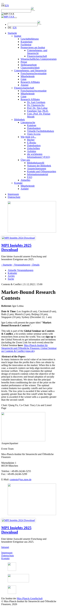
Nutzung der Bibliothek (39, 165)
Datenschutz (14, 197)
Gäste (23, 79)
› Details (35, 264)
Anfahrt (25, 188)
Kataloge (31, 125)
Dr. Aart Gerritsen (36, 102)
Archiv (11, 276)
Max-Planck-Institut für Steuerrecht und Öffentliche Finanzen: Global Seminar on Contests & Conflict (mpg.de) (29, 348)
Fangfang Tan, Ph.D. (37, 111)
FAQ (29, 177)
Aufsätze (31, 151)
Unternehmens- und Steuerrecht (37, 52)
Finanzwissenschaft (37, 56)
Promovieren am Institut (33, 47)
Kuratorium (26, 41)
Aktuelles (25, 180)
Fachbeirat (26, 44)
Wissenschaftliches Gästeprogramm (39, 59)
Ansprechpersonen (36, 168)
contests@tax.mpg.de (20, 479)
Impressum (13, 194)
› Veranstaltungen (21, 264)
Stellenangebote (29, 64)
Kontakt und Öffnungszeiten (41, 171)
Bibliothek (19, 119)
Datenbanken (34, 128)
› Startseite (6, 264)
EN (7, 5)
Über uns (25, 160)
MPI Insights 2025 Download (16, 247)
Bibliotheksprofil (35, 162)
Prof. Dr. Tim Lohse (37, 108)
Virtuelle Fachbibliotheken (40, 131)
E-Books (31, 142)
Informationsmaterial (37, 174)
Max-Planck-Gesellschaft (30, 598)
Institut (17, 36)
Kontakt (18, 183)
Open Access (33, 134)
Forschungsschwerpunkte (34, 73)
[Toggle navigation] (15, 17)
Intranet (5, 547)
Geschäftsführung (30, 38)
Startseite (12, 33)
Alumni (24, 85)
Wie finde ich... (28, 136)
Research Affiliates (30, 82)
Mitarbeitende (28, 76)
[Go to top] (2, 3)
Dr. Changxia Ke (35, 105)
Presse (24, 62)
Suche (11, 278)
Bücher (30, 139)
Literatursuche (28, 122)
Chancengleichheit (30, 67)
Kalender (12, 273)
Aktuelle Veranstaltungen (20, 270)
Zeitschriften (33, 148)
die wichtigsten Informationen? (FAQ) (38, 155)
